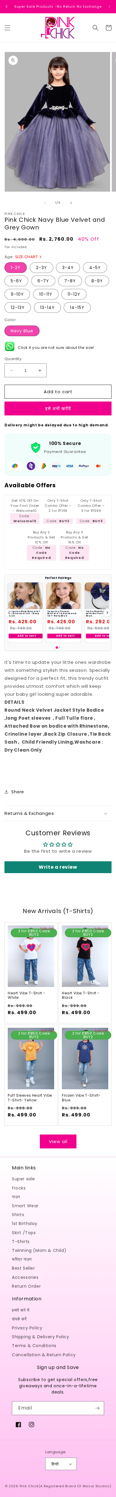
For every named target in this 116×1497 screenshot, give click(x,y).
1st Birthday (24, 1223)
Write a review (58, 867)
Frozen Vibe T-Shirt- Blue (81, 1097)
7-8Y (70, 281)
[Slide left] (44, 202)
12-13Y (18, 307)
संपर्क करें (19, 1319)
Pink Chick (29, 1486)
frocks (19, 1188)
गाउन (16, 1197)
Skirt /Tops (24, 1233)
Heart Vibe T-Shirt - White (27, 995)
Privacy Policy (27, 1328)
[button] (7, 27)
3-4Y (68, 268)
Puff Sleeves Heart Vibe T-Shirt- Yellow (30, 1097)
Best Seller (23, 1268)
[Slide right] (71, 202)
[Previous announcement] (6, 6)
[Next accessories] (107, 612)
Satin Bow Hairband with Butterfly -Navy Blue (100, 613)
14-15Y (77, 307)
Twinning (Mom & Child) (39, 1250)
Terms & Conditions (34, 1346)
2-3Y (41, 268)
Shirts (18, 1215)
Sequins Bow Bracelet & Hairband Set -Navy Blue (24, 613)
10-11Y (45, 294)
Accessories (25, 1277)
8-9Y (97, 281)
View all (58, 1141)
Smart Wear (25, 1206)
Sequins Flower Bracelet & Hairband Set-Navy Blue (62, 613)
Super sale (23, 1179)
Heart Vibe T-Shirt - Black (81, 995)
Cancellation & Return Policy (44, 1355)
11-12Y (74, 294)
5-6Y (16, 281)
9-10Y (17, 294)
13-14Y (47, 307)
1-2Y (16, 268)
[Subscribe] (97, 1408)
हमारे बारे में (20, 1310)
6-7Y (43, 281)
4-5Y (95, 268)
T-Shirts (21, 1241)
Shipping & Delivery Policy (40, 1337)
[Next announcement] (109, 6)
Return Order (26, 1286)
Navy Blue (22, 331)
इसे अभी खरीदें (58, 408)
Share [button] (17, 792)
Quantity (12, 359)
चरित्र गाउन (22, 1259)
